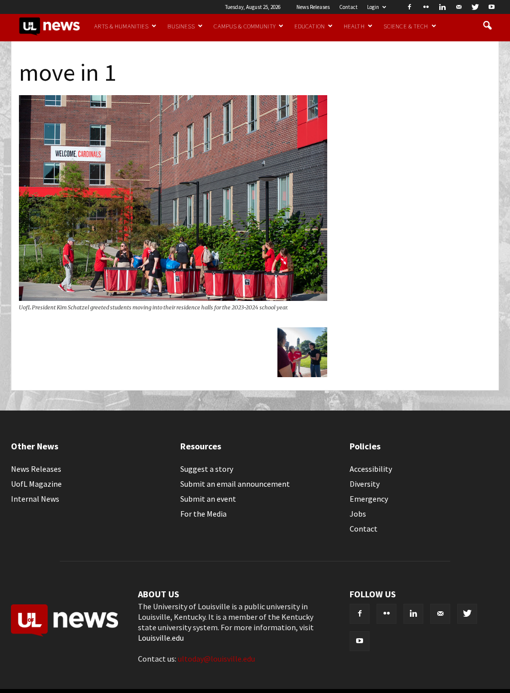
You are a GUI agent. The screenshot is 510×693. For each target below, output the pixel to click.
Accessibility (371, 469)
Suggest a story (206, 469)
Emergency (369, 499)
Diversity (365, 484)
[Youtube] (491, 7)
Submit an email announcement (235, 484)
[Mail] (458, 7)
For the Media (203, 514)
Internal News (35, 499)
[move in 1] (173, 298)
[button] (487, 26)
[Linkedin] (442, 7)
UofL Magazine (36, 484)
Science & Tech (405, 26)
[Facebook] (409, 7)
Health (354, 26)
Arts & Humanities (121, 26)
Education (309, 26)
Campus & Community (244, 26)
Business (181, 26)
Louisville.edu (161, 638)
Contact (348, 6)
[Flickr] (425, 7)
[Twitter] (475, 7)
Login (373, 6)
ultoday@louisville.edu (216, 659)
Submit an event (208, 499)
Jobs (358, 514)
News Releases (313, 6)
